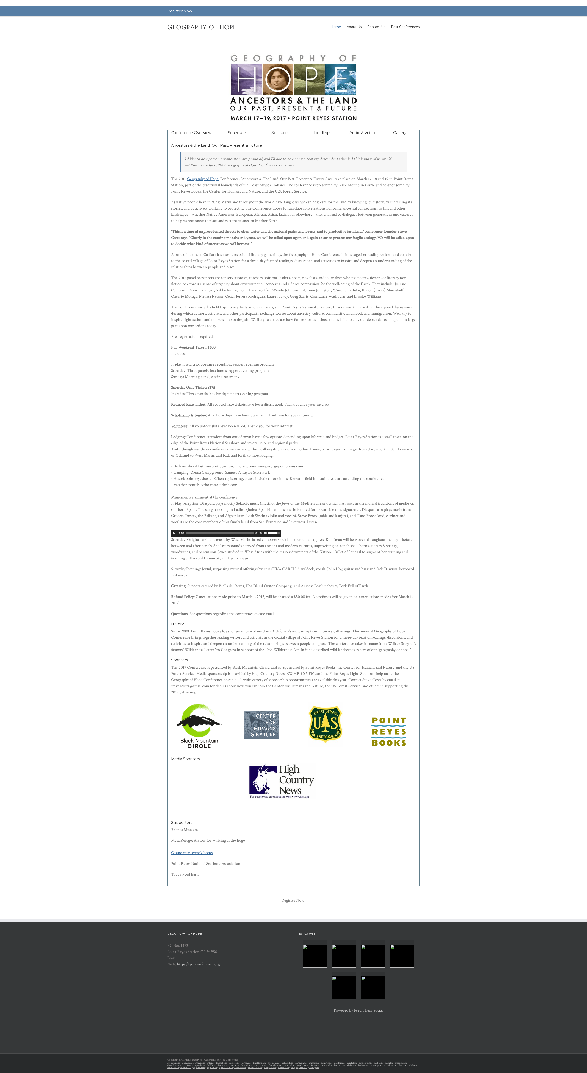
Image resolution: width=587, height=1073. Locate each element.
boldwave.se (246, 1063)
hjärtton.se (315, 1065)
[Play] (174, 533)
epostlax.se (200, 1065)
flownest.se (222, 1065)
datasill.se (389, 1063)
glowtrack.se (289, 1065)
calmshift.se (287, 1063)
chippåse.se (314, 1063)
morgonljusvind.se (299, 1067)
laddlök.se (413, 1065)
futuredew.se (246, 1065)
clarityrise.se (326, 1063)
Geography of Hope (203, 179)
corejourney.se (365, 1063)
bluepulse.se (221, 1063)
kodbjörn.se (363, 1065)
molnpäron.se (270, 1067)
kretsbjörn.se (401, 1065)
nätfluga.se (314, 1067)
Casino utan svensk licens (192, 852)
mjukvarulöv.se (226, 1067)
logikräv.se (212, 1067)
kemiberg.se (339, 1065)
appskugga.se (188, 1063)
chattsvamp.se (301, 1063)
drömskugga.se (174, 1065)
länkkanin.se (185, 1067)
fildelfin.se (211, 1065)
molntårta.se (283, 1067)
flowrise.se (234, 1065)
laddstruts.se (173, 1067)
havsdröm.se (302, 1065)
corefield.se (352, 1063)
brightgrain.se (259, 1063)
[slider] (274, 533)
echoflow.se (188, 1065)
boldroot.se (234, 1063)
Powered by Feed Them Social (358, 1010)
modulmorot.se (255, 1067)
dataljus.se (378, 1063)
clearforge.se (339, 1063)
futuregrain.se (260, 1065)
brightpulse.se (274, 1063)
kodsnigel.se (376, 1065)
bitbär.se (210, 1063)
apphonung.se (173, 1063)
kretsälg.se (388, 1065)
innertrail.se (326, 1065)
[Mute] (265, 533)
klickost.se (351, 1065)
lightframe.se (199, 1067)
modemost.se (240, 1067)
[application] (226, 533)
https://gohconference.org (198, 964)
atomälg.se (200, 1063)
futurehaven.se (275, 1065)
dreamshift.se (401, 1063)
